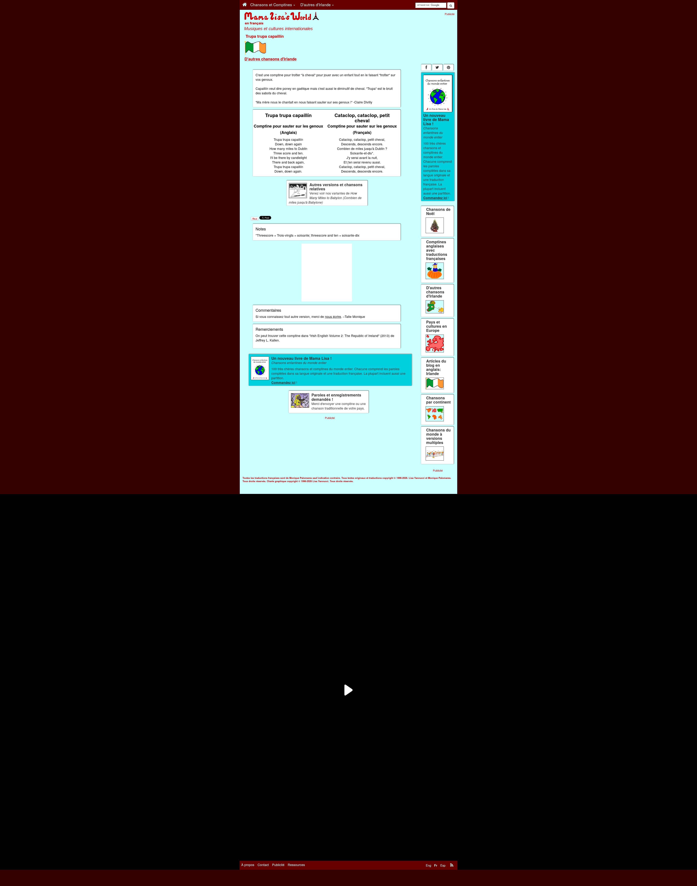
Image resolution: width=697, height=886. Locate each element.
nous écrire (333, 316)
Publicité (278, 864)
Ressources (296, 864)
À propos (247, 864)
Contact (263, 864)
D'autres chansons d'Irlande (270, 59)
